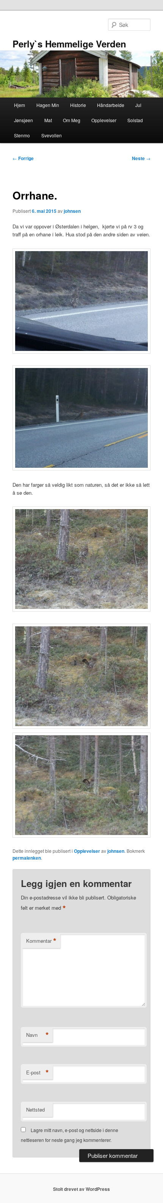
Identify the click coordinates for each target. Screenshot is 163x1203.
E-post (37, 1072)
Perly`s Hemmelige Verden (69, 43)
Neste (141, 158)
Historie (78, 105)
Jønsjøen (23, 120)
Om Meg (71, 120)
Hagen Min (47, 105)
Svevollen (51, 135)
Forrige (23, 158)
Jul (138, 105)
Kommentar (41, 941)
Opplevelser (103, 120)
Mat (48, 120)
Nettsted (35, 1109)
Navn (37, 1035)
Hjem (19, 105)
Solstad (135, 120)
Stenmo (22, 135)
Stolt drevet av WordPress (81, 1189)
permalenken (27, 857)
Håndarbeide (110, 105)
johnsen (72, 211)
